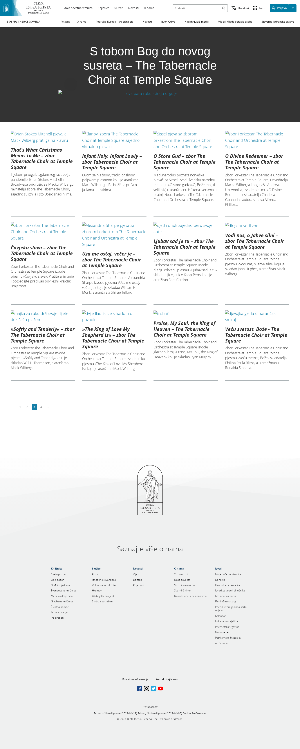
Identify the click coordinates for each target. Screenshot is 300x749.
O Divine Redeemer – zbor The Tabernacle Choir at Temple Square (254, 162)
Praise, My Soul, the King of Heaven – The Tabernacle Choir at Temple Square (184, 329)
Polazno (65, 21)
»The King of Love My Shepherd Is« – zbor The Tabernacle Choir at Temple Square (113, 338)
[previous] (13, 407)
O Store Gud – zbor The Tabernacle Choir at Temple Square (184, 162)
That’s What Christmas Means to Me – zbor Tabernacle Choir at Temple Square (42, 158)
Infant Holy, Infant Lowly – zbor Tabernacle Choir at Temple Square (112, 162)
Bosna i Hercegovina (23, 21)
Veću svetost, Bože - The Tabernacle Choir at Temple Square (256, 335)
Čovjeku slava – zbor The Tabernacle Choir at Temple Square (42, 253)
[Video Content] (150, 93)
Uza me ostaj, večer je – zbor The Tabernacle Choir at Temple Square (111, 259)
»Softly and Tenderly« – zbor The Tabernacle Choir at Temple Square (42, 335)
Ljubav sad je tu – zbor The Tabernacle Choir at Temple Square (184, 247)
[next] (55, 407)
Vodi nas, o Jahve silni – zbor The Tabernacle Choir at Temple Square (254, 241)
